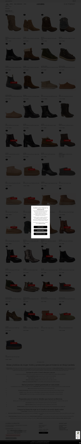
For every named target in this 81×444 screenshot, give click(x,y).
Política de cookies (42, 223)
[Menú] (79, 431)
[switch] (78, 438)
